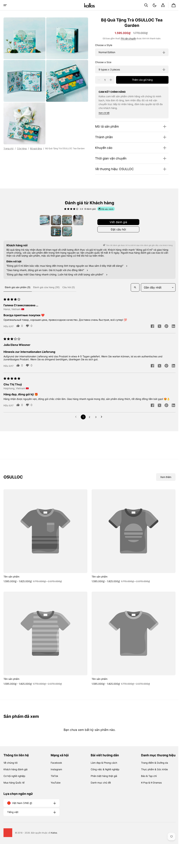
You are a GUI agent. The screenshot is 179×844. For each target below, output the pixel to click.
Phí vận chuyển (125, 38)
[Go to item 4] (77, 220)
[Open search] (132, 287)
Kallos (54, 832)
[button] (5, 5)
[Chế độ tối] (152, 5)
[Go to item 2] (55, 220)
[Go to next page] (101, 417)
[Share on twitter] (157, 326)
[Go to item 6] (66, 231)
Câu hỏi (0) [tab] (68, 287)
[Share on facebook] (150, 326)
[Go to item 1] (43, 220)
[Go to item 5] (55, 231)
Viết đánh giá (117, 222)
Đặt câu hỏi (117, 229)
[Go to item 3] (66, 220)
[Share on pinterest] (164, 326)
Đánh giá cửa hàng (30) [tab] (46, 287)
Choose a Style (101, 45)
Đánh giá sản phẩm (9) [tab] (17, 287)
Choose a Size (100, 62)
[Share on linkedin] (171, 326)
